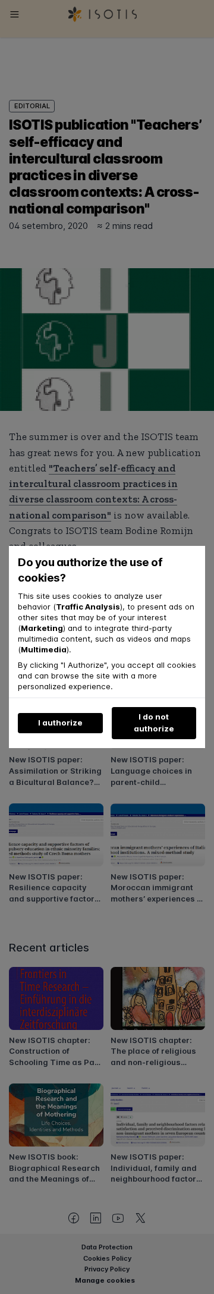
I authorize (60, 722)
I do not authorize (154, 722)
